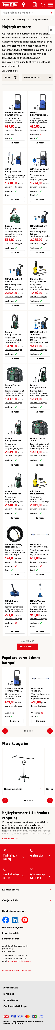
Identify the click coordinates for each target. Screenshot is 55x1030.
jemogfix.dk (10, 987)
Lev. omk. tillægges (13, 130)
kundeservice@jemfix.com (19, 961)
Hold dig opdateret (14, 911)
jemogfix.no (10, 1000)
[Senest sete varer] (52, 30)
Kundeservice (10, 889)
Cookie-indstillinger (15, 1006)
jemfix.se (8, 994)
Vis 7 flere (25, 646)
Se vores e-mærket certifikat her (16, 971)
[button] (25, 731)
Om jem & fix (10, 900)
